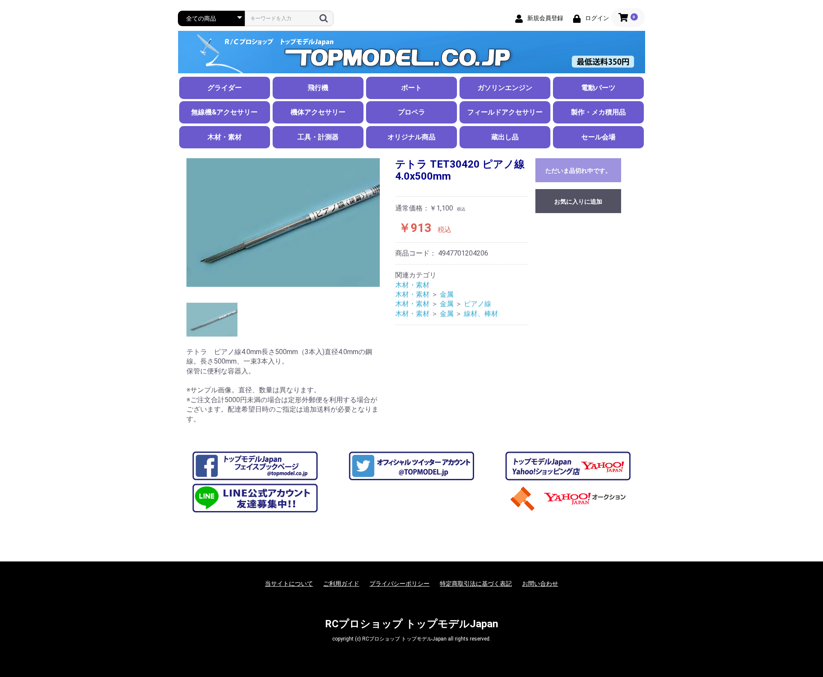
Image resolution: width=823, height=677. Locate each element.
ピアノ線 (477, 304)
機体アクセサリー (318, 112)
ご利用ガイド (341, 583)
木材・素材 (224, 137)
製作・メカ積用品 (598, 112)
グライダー (224, 88)
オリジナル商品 (411, 137)
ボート (411, 88)
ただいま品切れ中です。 (578, 170)
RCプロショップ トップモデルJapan (411, 624)
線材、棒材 (481, 314)
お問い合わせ (540, 583)
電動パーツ (598, 88)
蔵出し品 (505, 137)
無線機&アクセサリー (224, 112)
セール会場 (598, 137)
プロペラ (411, 112)
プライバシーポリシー (399, 583)
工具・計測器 (318, 137)
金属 (447, 294)
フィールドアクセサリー (505, 112)
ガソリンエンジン (505, 88)
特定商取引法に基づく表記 (476, 583)
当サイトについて (289, 583)
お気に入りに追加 (578, 201)
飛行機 (318, 88)
